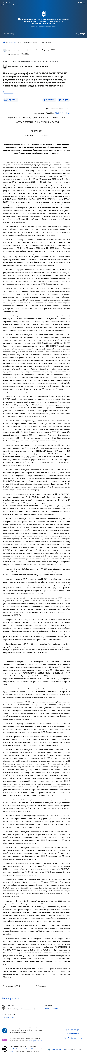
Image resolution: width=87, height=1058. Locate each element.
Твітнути (65, 100)
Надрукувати (11, 100)
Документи (13, 42)
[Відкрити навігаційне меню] (84, 3)
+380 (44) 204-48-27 (52, 1008)
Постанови (8, 92)
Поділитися (50, 100)
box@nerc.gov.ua (8, 1017)
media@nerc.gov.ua (35, 1041)
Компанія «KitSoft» (58, 1049)
